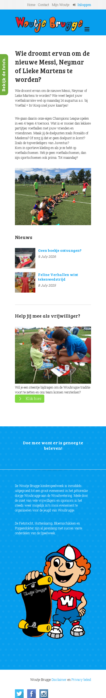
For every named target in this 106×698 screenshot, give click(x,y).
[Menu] (87, 29)
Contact (43, 4)
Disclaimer (59, 679)
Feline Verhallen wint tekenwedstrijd (58, 277)
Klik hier (34, 398)
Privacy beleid (81, 679)
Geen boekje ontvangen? (60, 250)
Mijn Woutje (60, 4)
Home (31, 4)
